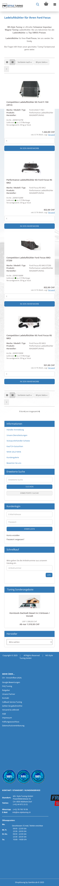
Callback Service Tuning (12, 702)
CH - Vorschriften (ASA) (11, 677)
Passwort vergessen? (15, 539)
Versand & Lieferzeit (10, 709)
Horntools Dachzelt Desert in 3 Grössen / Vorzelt (29, 614)
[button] (7, 62)
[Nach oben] (8, 881)
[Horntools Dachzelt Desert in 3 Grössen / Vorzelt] (29, 601)
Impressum (7, 717)
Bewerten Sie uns (14, 463)
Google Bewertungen (11, 682)
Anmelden (29, 529)
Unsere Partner (8, 694)
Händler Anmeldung (15, 429)
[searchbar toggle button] (37, 4)
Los (49, 575)
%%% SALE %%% (14, 451)
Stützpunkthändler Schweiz (18, 440)
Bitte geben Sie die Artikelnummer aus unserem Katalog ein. (27, 561)
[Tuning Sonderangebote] (51, 589)
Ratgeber (6, 690)
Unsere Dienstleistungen (17, 435)
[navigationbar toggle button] (54, 4)
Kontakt (5, 698)
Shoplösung (20, 882)
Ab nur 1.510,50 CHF (30, 623)
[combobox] (25, 62)
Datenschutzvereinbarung (13, 725)
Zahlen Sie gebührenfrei (12, 706)
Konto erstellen (13, 535)
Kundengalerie (13, 457)
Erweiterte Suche (29, 493)
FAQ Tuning (7, 686)
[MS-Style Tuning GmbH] (11, 6)
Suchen (30, 486)
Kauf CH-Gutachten (15, 446)
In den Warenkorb (29, 148)
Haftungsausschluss (10, 721)
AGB (4, 713)
